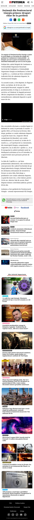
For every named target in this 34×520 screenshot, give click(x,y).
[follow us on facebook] (25, 208)
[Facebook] (9, 514)
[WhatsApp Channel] (25, 514)
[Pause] (3, 120)
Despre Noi (27, 507)
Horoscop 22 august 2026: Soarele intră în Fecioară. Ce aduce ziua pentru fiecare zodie (16, 439)
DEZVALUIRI (4, 6)
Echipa (22, 511)
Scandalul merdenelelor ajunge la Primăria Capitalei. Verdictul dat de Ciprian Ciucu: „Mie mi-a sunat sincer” (15, 327)
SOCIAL (29, 23)
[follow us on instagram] (16, 208)
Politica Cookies (20, 503)
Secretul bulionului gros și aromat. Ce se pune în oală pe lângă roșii (20, 220)
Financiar (27, 6)
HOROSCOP (5, 435)
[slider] (9, 120)
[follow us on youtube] (8, 208)
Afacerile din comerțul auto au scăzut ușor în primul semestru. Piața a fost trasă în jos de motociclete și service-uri (21, 243)
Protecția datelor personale (12, 507)
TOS (10, 503)
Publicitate (13, 511)
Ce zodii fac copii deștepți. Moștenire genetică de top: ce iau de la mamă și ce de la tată (16, 299)
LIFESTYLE (5, 296)
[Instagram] (13, 514)
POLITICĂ (20, 6)
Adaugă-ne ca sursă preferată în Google (18, 27)
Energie (5, 406)
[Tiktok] (17, 514)
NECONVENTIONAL (7, 350)
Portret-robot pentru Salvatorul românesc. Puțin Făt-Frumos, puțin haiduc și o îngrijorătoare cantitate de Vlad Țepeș (16, 354)
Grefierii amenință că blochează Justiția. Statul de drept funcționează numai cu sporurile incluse (21, 230)
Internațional (7, 462)
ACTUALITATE (12, 6)
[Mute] (5, 120)
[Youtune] (21, 514)
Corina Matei (22, 23)
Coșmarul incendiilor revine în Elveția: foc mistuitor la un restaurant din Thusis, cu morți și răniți (16, 466)
